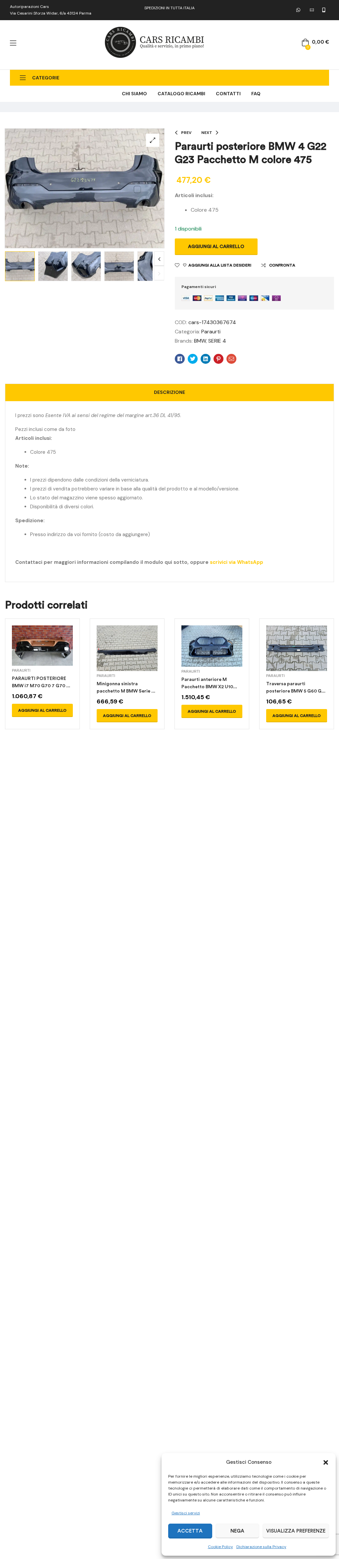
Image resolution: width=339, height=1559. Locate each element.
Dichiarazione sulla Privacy (261, 1546)
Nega (237, 1531)
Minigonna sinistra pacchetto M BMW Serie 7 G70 (125, 691)
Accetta (190, 1531)
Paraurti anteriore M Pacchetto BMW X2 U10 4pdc (207, 686)
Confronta (282, 265)
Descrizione (169, 392)
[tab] (169, 392)
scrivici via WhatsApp (236, 562)
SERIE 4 (217, 340)
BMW (200, 340)
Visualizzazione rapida (42, 653)
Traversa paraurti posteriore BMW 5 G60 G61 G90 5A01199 (296, 691)
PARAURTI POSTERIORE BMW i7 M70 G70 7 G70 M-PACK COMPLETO (42, 685)
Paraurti (210, 331)
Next (159, 258)
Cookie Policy (220, 1546)
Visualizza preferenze (295, 1531)
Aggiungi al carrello (216, 246)
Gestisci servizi (185, 1513)
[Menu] (13, 43)
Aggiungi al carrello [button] (42, 710)
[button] (325, 1462)
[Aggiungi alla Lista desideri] (58, 653)
